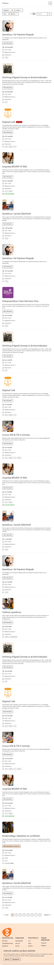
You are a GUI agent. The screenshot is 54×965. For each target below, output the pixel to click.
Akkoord (7, 959)
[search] (50, 14)
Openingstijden (19, 940)
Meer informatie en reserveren (11, 846)
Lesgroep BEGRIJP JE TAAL (14, 166)
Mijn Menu (4, 940)
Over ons (17, 943)
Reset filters (34, 14)
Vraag (6, 57)
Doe (6, 102)
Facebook (43, 943)
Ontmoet (30, 946)
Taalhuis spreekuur (11, 612)
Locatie (17, 10)
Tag (4, 14)
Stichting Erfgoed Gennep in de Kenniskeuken (24, 77)
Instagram (43, 945)
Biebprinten (5, 946)
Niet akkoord (15, 959)
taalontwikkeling (13, 636)
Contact (17, 946)
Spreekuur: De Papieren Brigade (18, 34)
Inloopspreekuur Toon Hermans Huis (20, 301)
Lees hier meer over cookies (37, 955)
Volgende (46, 914)
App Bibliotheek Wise (7, 943)
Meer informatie (8, 43)
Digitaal (10, 146)
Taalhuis (10, 191)
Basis (6, 146)
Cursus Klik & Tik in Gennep (16, 434)
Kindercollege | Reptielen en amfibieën (21, 835)
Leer (15, 146)
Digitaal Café (8, 122)
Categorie (6, 10)
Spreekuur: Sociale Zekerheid (16, 213)
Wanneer (13, 14)
